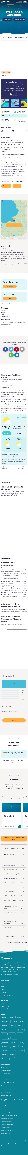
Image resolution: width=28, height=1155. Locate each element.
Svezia (21, 1046)
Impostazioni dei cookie (7, 995)
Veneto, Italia (4, 1076)
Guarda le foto (7, 19)
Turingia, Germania (6, 1095)
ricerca (16, 258)
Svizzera (9, 9)
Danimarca (5, 1021)
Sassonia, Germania (6, 1092)
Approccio (9, 37)
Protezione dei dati (12, 1143)
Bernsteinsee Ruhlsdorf (7, 1130)
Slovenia (21, 1050)
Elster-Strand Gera (6, 1133)
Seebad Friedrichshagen (7, 1109)
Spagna (4, 1054)
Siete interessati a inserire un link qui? (16, 629)
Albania (4, 1017)
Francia (12, 1025)
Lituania (20, 1034)
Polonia (21, 1042)
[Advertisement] (14, 55)
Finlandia (4, 1025)
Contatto (3, 992)
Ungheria (4, 1058)
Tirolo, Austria (4, 1067)
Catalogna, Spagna (6, 1070)
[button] (20, 2)
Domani (18, 433)
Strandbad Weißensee (7, 1124)
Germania (14, 1021)
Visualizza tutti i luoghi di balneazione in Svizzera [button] (14, 838)
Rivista (3, 983)
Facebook (9, 974)
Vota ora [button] (17, 186)
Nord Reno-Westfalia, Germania (9, 1083)
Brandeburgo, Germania (7, 1089)
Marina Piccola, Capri (6, 1106)
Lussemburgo (5, 1038)
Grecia (19, 1025)
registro (10, 286)
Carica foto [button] (6, 186)
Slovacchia (13, 1050)
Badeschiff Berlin (5, 1127)
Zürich (19, 9)
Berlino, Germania (6, 1086)
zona (16, 166)
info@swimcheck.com (6, 1003)
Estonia (22, 1021)
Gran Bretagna (6, 1029)
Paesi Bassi (5, 1042)
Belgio (11, 1017)
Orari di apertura (19, 37)
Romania (14, 1046)
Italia (22, 1029)
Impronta (3, 1143)
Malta (14, 1038)
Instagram (15, 974)
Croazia (4, 1034)
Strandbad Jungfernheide (8, 1112)
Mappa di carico (14, 225)
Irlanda (15, 1029)
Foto (3, 37)
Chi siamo (3, 986)
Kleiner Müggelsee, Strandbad (9, 1115)
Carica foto (15, 94)
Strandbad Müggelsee (7, 1118)
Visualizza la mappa (19, 19)
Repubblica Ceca (14, 1054)
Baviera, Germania (6, 1079)
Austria (13, 1042)
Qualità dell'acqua (5, 324)
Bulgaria (19, 1017)
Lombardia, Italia (5, 1073)
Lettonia (12, 1034)
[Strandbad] (11, 807)
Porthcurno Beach (6, 1103)
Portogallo (5, 1046)
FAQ (2, 989)
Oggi (6, 433)
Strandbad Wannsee (6, 1121)
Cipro (12, 1058)
